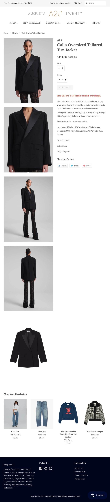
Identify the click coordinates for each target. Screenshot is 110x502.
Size (59, 63)
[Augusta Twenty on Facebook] (40, 469)
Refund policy (80, 479)
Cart (79, 3)
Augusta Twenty (51, 496)
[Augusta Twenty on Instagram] (50, 469)
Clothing (15, 33)
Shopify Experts (74, 496)
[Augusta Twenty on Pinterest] (45, 469)
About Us (78, 468)
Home (6, 33)
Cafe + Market (76, 23)
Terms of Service (81, 475)
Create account (65, 3)
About (97, 23)
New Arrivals (32, 23)
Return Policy (80, 472)
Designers (53, 23)
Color (59, 75)
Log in (52, 3)
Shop (13, 23)
